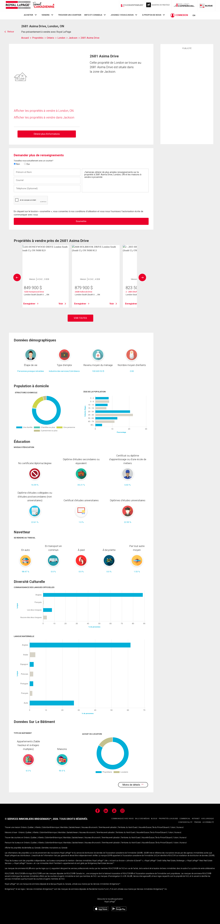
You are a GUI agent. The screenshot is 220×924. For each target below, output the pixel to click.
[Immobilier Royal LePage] (30, 5)
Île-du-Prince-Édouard (161, 827)
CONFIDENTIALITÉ (185, 822)
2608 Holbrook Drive (83, 292)
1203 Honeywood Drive (34, 292)
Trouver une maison (12, 827)
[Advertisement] (186, 96)
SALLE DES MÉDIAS (142, 819)
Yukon (172, 827)
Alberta (38, 827)
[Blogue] (206, 5)
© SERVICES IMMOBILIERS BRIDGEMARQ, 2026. (32, 818)
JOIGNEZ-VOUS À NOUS (122, 15)
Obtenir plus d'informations (47, 134)
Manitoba (64, 827)
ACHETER (28, 15)
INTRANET (196, 819)
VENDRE (46, 15)
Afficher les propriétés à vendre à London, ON (44, 111)
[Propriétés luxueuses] (158, 6)
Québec (31, 827)
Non (18, 164)
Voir (61, 303)
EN (194, 15)
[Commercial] (184, 5)
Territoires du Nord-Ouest (127, 827)
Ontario (23, 827)
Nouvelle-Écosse (145, 827)
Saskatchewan (74, 827)
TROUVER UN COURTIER (69, 15)
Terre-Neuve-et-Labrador (108, 827)
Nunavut (180, 827)
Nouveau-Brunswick (89, 827)
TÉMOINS (197, 822)
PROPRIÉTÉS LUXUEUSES (168, 819)
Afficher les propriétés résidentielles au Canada (22, 848)
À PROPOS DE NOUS (151, 15)
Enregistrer (29, 303)
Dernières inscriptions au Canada (54, 848)
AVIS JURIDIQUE (207, 819)
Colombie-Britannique (50, 827)
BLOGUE (154, 819)
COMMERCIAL (184, 819)
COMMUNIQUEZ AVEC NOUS (122, 819)
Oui (28, 164)
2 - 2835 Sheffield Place (136, 292)
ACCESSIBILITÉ (208, 822)
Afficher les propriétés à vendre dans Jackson (44, 117)
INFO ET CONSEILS (93, 15)
